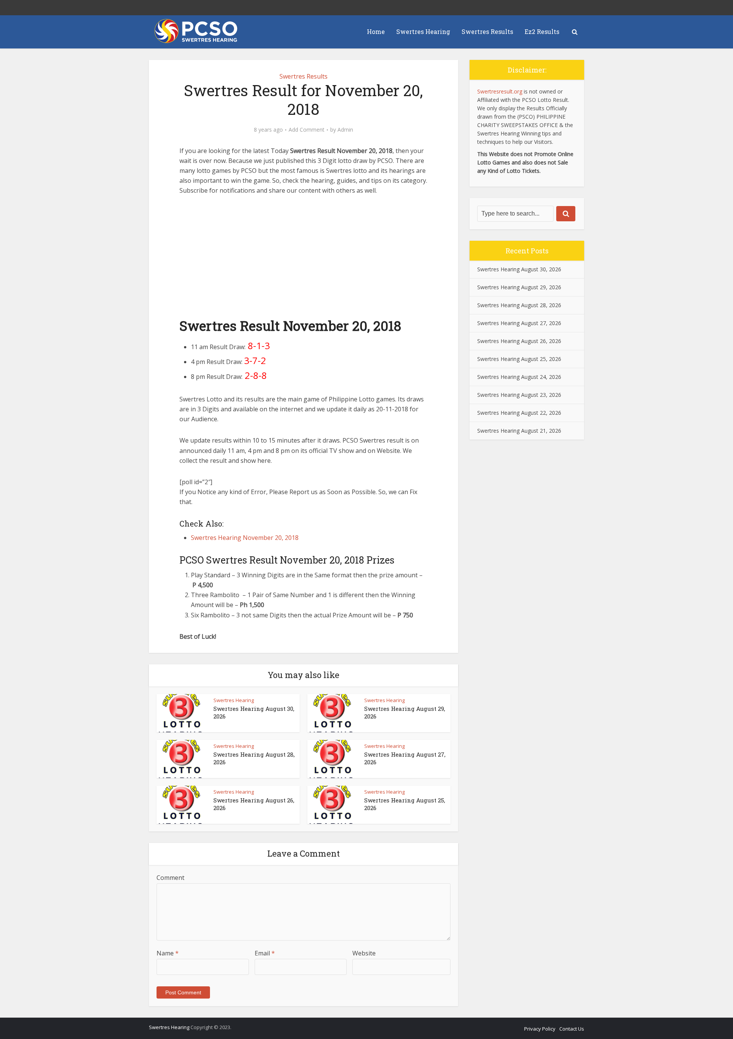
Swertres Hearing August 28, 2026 (519, 305)
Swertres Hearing (423, 31)
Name (168, 953)
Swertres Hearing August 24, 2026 (519, 376)
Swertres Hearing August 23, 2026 (519, 394)
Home (376, 31)
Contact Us (571, 1028)
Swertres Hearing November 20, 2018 (245, 537)
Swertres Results (487, 31)
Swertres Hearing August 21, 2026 (519, 430)
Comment (170, 877)
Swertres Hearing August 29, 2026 (519, 287)
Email (265, 953)
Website (364, 953)
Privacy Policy (539, 1028)
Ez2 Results (542, 31)
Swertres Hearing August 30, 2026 (519, 269)
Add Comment (307, 129)
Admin (345, 129)
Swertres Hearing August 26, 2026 (519, 341)
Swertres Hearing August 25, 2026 (519, 358)
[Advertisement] (303, 260)
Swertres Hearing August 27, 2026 (519, 323)
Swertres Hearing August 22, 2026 (519, 412)
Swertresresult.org (499, 91)
